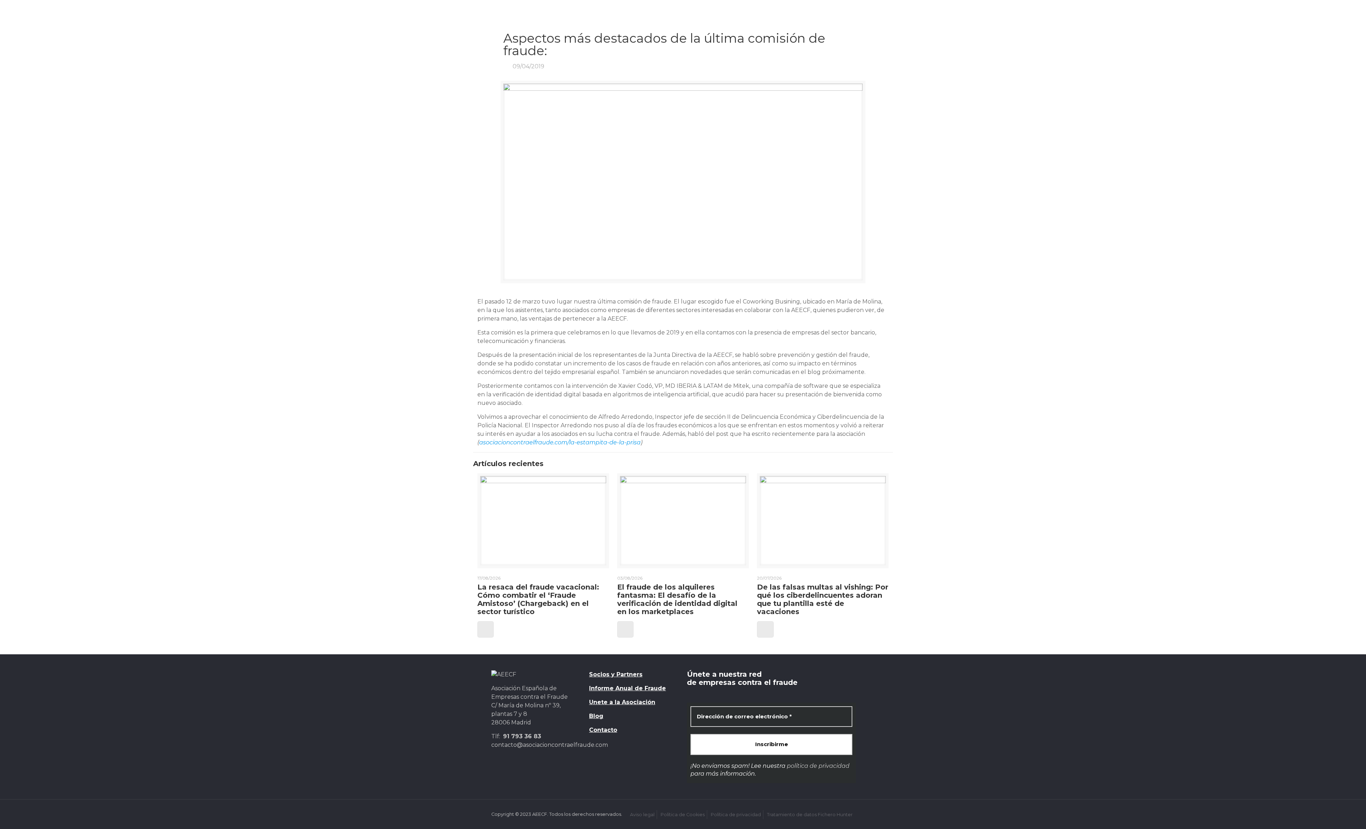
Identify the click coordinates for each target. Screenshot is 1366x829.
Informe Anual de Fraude (627, 688)
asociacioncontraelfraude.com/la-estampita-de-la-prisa (560, 442)
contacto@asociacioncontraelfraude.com (549, 744)
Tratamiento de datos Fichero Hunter (810, 814)
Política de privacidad (736, 814)
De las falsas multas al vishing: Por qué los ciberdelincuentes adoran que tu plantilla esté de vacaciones (822, 599)
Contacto (603, 730)
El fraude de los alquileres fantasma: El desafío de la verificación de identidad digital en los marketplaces (677, 599)
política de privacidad (818, 765)
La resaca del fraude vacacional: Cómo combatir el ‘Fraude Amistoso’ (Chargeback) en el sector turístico (538, 599)
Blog (596, 716)
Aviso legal (642, 814)
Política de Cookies (683, 814)
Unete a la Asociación (622, 702)
